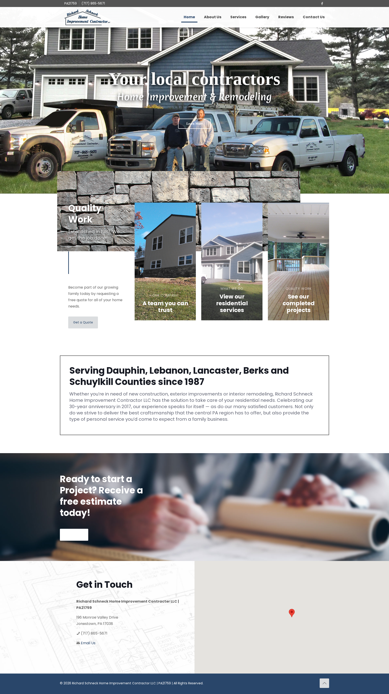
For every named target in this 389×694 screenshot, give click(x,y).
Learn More (194, 123)
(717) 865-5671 (93, 3)
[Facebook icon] (322, 3)
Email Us (88, 643)
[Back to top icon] (324, 683)
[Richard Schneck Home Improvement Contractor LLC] (87, 17)
